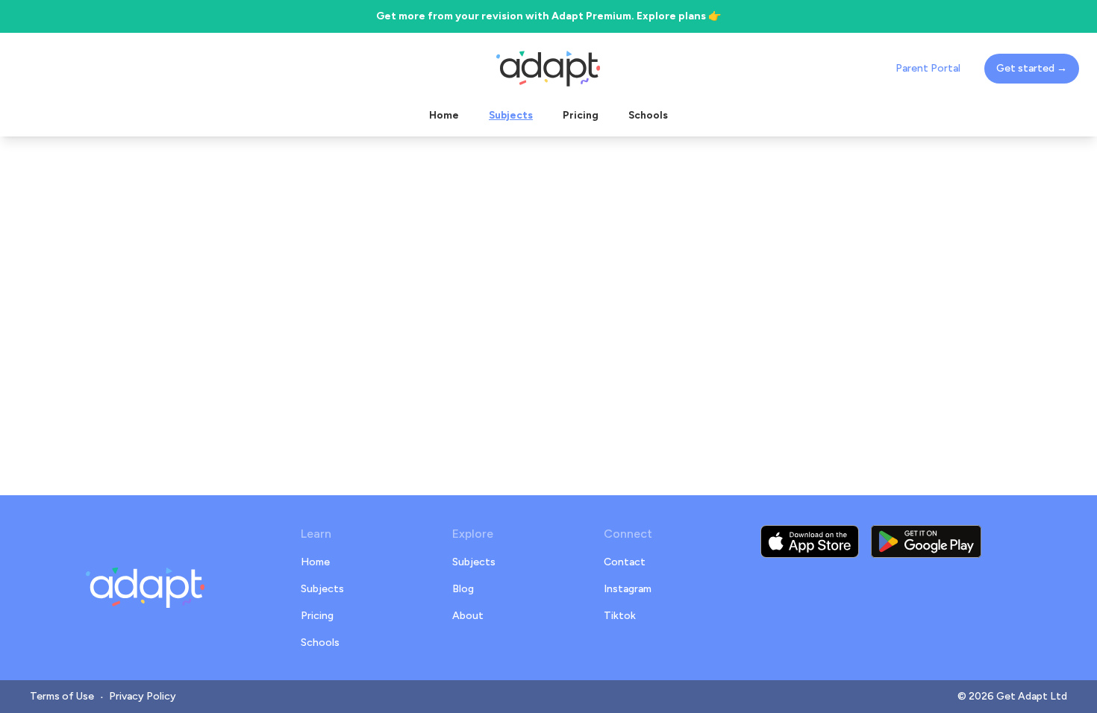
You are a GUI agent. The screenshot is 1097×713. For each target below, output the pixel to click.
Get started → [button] (1031, 68)
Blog (463, 588)
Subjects (322, 588)
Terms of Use (62, 696)
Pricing (317, 615)
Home (315, 562)
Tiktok (620, 615)
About (468, 615)
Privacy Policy (142, 696)
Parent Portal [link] (928, 68)
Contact (625, 562)
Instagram (627, 588)
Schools (320, 642)
